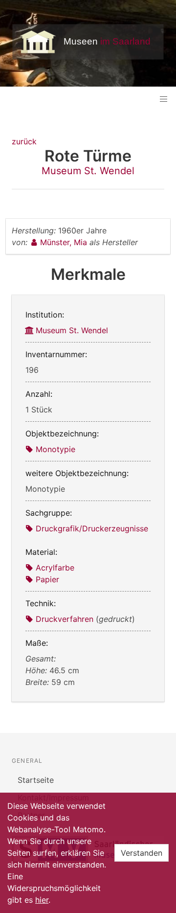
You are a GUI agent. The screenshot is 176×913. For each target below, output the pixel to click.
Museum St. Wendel (88, 171)
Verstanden (141, 853)
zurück (24, 141)
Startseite (36, 780)
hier (41, 900)
